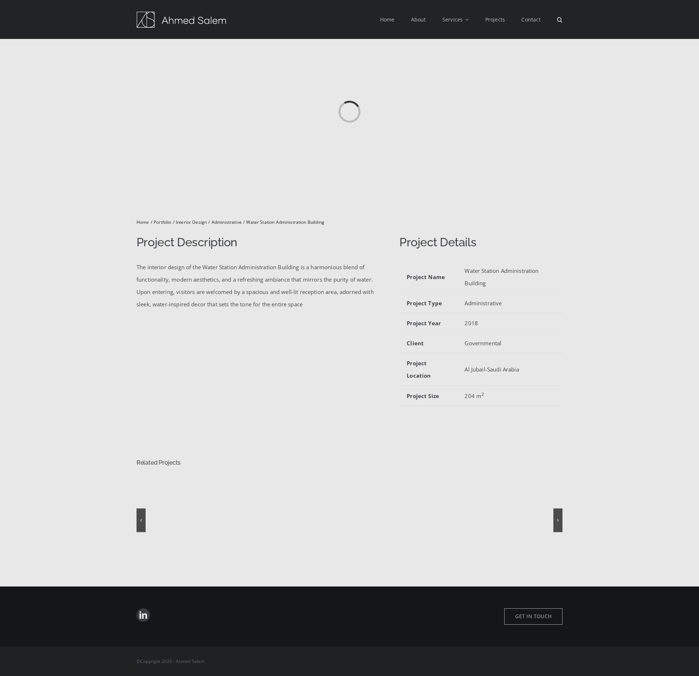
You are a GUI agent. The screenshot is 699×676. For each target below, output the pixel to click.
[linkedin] (143, 615)
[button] (559, 19)
